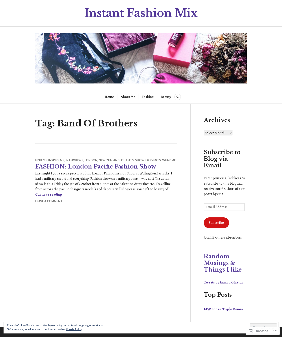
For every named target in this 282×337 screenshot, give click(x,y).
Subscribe (216, 222)
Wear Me (169, 160)
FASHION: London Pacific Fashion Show (95, 166)
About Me (128, 96)
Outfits (127, 160)
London (91, 160)
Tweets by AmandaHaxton (223, 282)
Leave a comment (48, 201)
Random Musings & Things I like (223, 263)
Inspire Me (56, 160)
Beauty (166, 96)
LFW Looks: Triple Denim (223, 309)
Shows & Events (148, 160)
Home (109, 96)
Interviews (74, 160)
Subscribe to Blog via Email (222, 159)
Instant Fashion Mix (141, 13)
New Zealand (109, 160)
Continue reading (48, 194)
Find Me (41, 160)
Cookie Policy (74, 329)
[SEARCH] (177, 97)
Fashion (148, 96)
